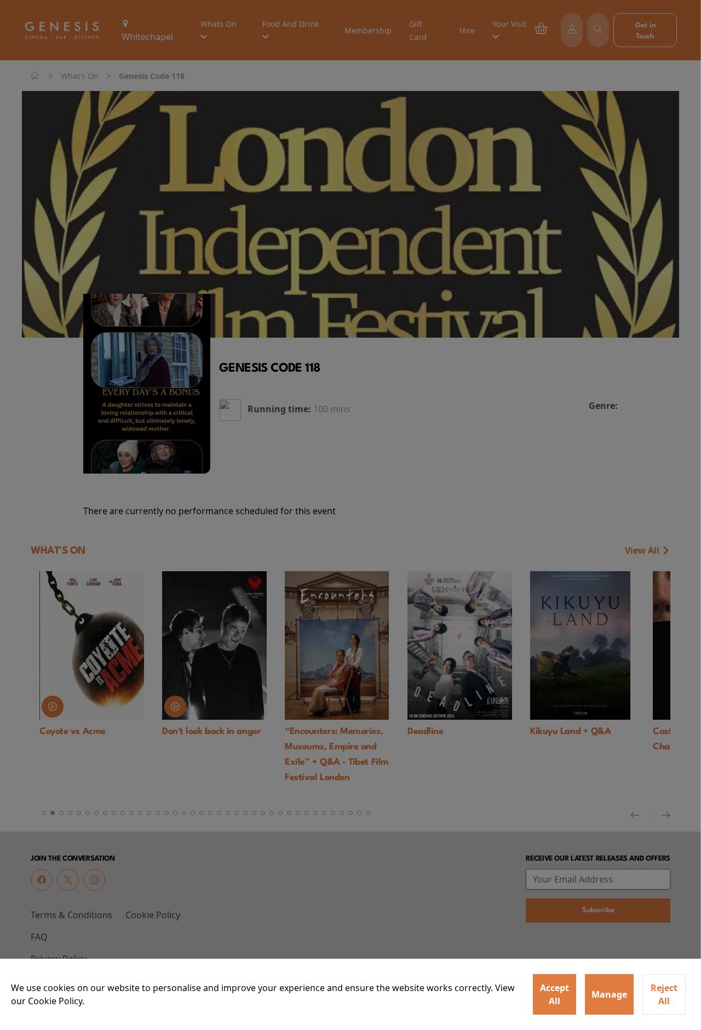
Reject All (664, 994)
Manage (609, 994)
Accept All (554, 994)
